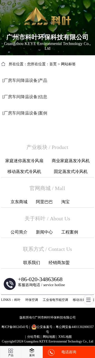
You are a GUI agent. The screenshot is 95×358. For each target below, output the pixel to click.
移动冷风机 (81, 300)
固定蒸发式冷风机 (71, 171)
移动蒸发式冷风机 (24, 171)
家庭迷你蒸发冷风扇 (24, 160)
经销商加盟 (59, 262)
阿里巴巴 (44, 202)
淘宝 (65, 202)
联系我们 (31, 262)
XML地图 (65, 337)
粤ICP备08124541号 (14, 327)
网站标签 (68, 64)
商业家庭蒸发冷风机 (71, 160)
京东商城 (19, 202)
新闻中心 (44, 232)
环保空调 (31, 300)
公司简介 (19, 232)
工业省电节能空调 (55, 300)
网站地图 (49, 337)
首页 (53, 64)
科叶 (17, 300)
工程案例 (69, 232)
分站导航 (33, 337)
